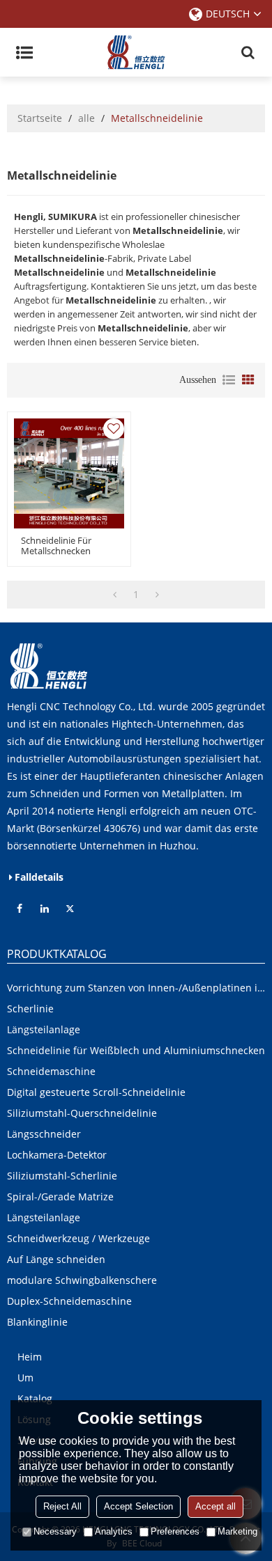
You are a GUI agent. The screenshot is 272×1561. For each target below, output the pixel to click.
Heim (29, 1356)
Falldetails (39, 877)
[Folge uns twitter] (70, 908)
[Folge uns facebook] (19, 908)
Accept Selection (138, 1506)
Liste (229, 380)
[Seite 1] (114, 594)
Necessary (55, 1531)
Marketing (237, 1531)
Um (25, 1377)
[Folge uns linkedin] (44, 908)
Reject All (62, 1506)
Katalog (34, 1398)
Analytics (114, 1531)
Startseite (39, 118)
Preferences (175, 1531)
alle (86, 118)
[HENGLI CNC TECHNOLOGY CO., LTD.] (136, 52)
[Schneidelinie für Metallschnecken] (69, 473)
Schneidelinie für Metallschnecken (56, 545)
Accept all (215, 1506)
